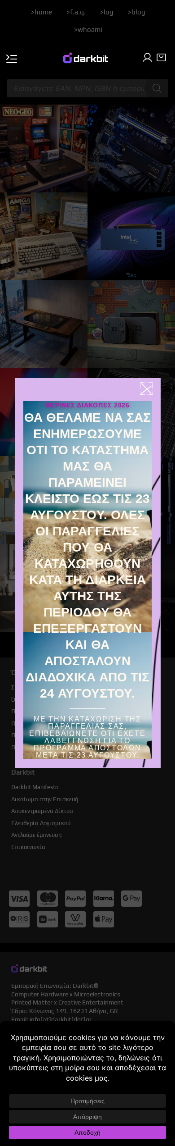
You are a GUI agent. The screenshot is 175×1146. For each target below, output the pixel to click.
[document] (87, 573)
